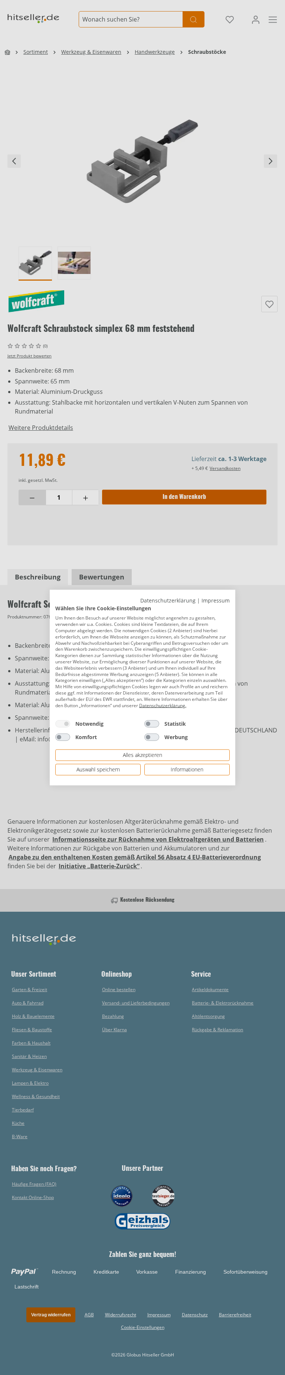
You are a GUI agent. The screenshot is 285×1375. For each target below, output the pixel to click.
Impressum (216, 600)
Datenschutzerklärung (168, 600)
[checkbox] (62, 724)
